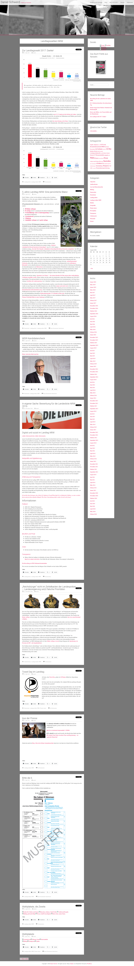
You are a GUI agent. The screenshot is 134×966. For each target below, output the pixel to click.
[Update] (37, 941)
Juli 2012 (92, 445)
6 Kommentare (48, 576)
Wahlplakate (28, 934)
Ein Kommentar (53, 708)
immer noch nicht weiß (62, 286)
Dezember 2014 (94, 369)
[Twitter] (102, 45)
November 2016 (94, 308)
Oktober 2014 (93, 374)
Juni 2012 (92, 448)
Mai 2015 (92, 356)
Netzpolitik (93, 205)
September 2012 (94, 440)
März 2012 (92, 456)
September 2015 (94, 345)
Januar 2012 (93, 461)
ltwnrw (108, 153)
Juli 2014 (92, 382)
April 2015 (92, 358)
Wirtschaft (92, 218)
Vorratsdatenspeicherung (103, 168)
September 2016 (94, 313)
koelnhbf (101, 151)
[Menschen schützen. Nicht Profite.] (48, 912)
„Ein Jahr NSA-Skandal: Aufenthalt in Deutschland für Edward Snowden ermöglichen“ (53, 249)
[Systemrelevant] (26, 939)
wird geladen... (93, 131)
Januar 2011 (93, 490)
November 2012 (94, 435)
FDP (96, 149)
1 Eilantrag (28, 218)
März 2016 (92, 329)
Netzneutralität (100, 155)
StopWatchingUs (93, 166)
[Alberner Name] (35, 939)
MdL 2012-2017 (113, 2)
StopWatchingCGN (107, 163)
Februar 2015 (93, 364)
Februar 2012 (93, 458)
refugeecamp (92, 161)
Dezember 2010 (94, 493)
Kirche (95, 151)
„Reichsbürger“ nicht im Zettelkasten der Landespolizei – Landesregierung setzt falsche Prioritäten (49, 588)
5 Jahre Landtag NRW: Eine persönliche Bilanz (45, 192)
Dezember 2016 (94, 305)
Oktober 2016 (93, 311)
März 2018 (92, 290)
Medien (92, 203)
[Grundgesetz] (31, 941)
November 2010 (94, 495)
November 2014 (94, 371)
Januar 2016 (93, 335)
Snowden (107, 161)
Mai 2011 (92, 480)
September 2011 (94, 472)
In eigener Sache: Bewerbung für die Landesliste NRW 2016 (48, 405)
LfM (101, 153)
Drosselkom (92, 149)
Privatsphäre (93, 210)
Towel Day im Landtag (33, 671)
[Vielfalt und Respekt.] (63, 912)
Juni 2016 (92, 321)
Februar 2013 (93, 427)
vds (91, 168)
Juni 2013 (92, 416)
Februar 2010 (93, 514)
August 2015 (93, 348)
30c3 (99, 144)
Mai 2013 (92, 419)
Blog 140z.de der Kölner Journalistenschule (43, 743)
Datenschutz (93, 192)
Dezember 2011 (94, 464)
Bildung (92, 189)
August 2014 (93, 379)
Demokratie (26, 328)
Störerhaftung (99, 166)
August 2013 (93, 411)
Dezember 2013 (94, 400)
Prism (106, 158)
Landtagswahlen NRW (36, 182)
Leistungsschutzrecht (95, 153)
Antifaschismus (27, 661)
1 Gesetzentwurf (29, 216)
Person (122, 2)
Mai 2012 (92, 451)
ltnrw (105, 153)
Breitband (107, 146)
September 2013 (94, 408)
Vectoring (94, 168)
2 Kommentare (40, 924)
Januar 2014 (93, 398)
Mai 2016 (92, 324)
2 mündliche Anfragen (31, 220)
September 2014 (94, 377)
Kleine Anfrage (26, 617)
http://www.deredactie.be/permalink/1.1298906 (58, 730)
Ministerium (39, 267)
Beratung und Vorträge (96, 2)
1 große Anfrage (43, 220)
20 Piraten (63, 677)
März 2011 (92, 485)
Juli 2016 (92, 319)
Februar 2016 (93, 332)
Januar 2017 (93, 303)
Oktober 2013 (93, 406)
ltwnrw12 (92, 155)
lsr (103, 153)
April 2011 (92, 482)
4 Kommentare (48, 182)
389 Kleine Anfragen (30, 209)
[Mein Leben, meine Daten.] (58, 914)
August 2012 (93, 443)
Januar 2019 (93, 287)
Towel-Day (52, 677)
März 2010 (92, 511)
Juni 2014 (92, 385)
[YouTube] (108, 45)
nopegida (106, 155)
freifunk (99, 149)
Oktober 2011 (93, 469)
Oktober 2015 (93, 342)
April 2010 (92, 509)
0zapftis (92, 144)
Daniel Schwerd (10, 2)
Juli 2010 (92, 501)
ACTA (102, 144)
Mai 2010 (92, 506)
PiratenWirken (101, 158)
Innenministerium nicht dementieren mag (32, 289)
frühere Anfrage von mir (53, 641)
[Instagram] (103, 47)
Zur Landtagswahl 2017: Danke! (38, 50)
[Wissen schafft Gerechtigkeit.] (43, 914)
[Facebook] (103, 50)
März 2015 (92, 361)
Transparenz (93, 213)
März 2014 (92, 393)
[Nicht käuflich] (44, 939)
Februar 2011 (93, 488)
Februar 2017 (93, 300)
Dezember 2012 (94, 432)
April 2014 (92, 390)
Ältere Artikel (24, 959)
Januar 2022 (93, 282)
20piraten (96, 144)
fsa (103, 149)
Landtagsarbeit (27, 182)
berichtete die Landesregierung (34, 281)
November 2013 (94, 403)
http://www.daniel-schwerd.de (32, 559)
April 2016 (92, 327)
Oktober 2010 (93, 498)
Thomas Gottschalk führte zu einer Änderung (33, 297)
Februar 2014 (93, 395)
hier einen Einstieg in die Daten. (60, 121)
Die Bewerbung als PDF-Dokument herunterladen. (34, 563)
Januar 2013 (93, 429)
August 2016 (93, 316)
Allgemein (92, 181)
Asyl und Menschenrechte (96, 187)
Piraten (96, 158)
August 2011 (93, 474)
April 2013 (92, 422)
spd (90, 163)
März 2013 (92, 424)
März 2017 (92, 298)
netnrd (34, 52)
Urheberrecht (93, 216)
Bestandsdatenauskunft (95, 146)
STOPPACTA (100, 163)
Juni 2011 (92, 477)
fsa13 (105, 149)
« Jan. (91, 268)
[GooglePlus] (103, 48)
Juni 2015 (92, 353)
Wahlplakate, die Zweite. (34, 906)
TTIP (110, 166)
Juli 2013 (92, 414)
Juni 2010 (92, 503)
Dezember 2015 (94, 337)
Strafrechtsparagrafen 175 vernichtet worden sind (52, 293)
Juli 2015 (92, 350)
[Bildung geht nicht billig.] (29, 914)
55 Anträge (28, 211)
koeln (98, 151)
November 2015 (94, 340)
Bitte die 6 (27, 778)
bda (105, 144)
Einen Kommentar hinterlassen (57, 328)
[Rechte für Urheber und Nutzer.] (30, 912)
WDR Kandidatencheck (33, 338)
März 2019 (92, 284)
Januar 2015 (93, 366)
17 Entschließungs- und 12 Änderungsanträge (37, 212)
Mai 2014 (92, 387)
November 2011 (94, 466)
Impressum (130, 2)
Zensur (92, 221)
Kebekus (92, 151)
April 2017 (92, 295)
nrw (109, 155)
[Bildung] (24, 941)
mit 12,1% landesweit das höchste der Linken (65, 114)
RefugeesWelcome (99, 161)
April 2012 (92, 453)
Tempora (106, 166)
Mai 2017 (92, 292)
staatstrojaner (94, 163)
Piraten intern (43, 708)
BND (103, 146)
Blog (106, 2)
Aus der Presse (29, 718)
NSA (92, 157)
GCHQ (108, 149)
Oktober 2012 (93, 437)
